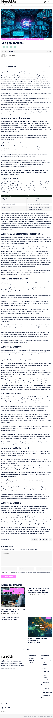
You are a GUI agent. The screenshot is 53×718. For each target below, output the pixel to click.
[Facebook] (2, 707)
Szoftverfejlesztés (32, 38)
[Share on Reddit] (12, 51)
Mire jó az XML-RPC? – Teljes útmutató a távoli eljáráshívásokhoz (37, 640)
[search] (44, 2)
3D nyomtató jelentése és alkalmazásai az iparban (10, 618)
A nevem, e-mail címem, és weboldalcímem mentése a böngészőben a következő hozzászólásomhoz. (27, 572)
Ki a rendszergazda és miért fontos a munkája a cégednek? (13, 610)
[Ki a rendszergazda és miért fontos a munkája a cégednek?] (13, 597)
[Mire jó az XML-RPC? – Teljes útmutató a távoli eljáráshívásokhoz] (40, 627)
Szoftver (15, 593)
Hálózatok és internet (17, 589)
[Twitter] (5, 707)
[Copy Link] (14, 51)
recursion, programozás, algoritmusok (13, 38)
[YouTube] (8, 707)
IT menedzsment (8, 591)
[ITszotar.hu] (8, 1)
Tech (41, 38)
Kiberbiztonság (19, 591)
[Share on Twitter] (8, 51)
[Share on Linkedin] (10, 51)
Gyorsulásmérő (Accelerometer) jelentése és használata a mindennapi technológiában (39, 590)
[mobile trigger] (50, 1)
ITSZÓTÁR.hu (11, 55)
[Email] (46, 539)
